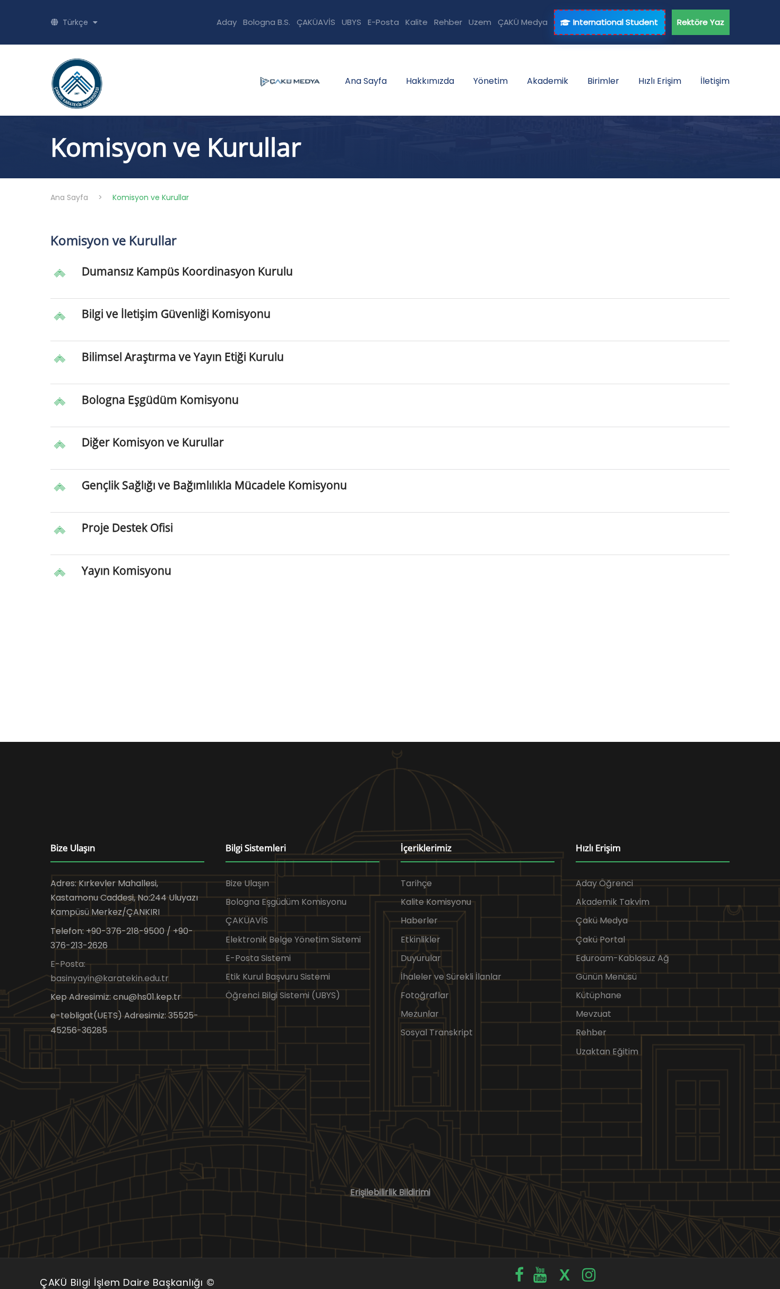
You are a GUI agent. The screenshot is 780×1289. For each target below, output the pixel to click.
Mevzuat (593, 1014)
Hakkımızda (430, 81)
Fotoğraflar (425, 995)
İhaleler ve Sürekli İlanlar (451, 977)
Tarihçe (416, 883)
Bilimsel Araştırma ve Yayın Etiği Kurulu (183, 356)
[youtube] (540, 1275)
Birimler (603, 81)
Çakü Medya (602, 920)
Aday (226, 22)
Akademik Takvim (612, 902)
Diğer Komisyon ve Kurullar (153, 442)
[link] (390, 281)
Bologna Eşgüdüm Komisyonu (160, 399)
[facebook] (519, 1275)
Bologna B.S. (266, 22)
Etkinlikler (420, 939)
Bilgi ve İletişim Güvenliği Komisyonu (176, 313)
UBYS (351, 22)
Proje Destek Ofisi (127, 527)
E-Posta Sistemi (258, 958)
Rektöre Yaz (700, 22)
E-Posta (383, 22)
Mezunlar (420, 1014)
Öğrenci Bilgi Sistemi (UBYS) (283, 995)
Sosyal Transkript (437, 1032)
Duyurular (421, 958)
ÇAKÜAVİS (316, 22)
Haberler (419, 920)
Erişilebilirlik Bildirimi (390, 1192)
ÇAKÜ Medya (523, 22)
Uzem (480, 22)
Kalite (416, 22)
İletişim (715, 81)
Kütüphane (598, 995)
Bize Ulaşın (247, 883)
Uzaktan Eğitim (607, 1051)
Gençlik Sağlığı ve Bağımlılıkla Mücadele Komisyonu (214, 485)
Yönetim (490, 81)
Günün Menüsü (606, 977)
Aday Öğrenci (604, 883)
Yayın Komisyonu (126, 570)
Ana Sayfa (366, 81)
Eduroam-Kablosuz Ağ (622, 958)
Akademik (547, 81)
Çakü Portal (600, 939)
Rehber (448, 22)
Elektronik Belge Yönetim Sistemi (293, 939)
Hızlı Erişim (659, 81)
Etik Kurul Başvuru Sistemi (278, 977)
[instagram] (589, 1275)
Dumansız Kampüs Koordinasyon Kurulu (187, 271)
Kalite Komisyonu (436, 902)
